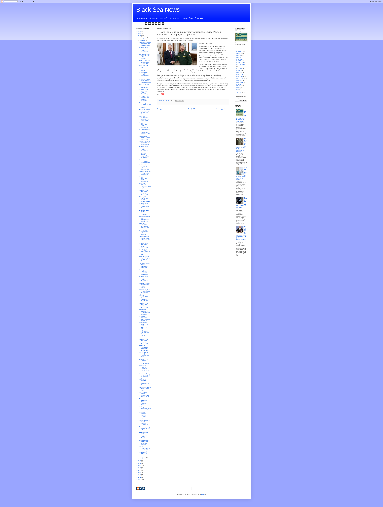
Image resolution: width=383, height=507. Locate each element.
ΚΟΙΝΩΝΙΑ (239, 70)
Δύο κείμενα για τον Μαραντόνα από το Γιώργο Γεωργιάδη (144, 56)
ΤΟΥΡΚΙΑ (172, 103)
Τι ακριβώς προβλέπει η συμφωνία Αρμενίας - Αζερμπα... (143, 415)
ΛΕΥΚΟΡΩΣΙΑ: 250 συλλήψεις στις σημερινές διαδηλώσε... (144, 98)
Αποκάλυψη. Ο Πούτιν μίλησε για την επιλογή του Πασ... (144, 252)
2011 (139, 477)
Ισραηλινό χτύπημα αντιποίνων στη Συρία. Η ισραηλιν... (144, 285)
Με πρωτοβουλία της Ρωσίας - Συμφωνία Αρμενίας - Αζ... (144, 422)
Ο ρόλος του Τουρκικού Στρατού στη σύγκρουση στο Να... (144, 382)
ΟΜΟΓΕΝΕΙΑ (239, 78)
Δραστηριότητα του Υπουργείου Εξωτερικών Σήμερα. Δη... (144, 272)
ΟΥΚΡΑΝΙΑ (239, 80)
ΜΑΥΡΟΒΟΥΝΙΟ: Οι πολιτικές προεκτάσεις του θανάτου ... (144, 68)
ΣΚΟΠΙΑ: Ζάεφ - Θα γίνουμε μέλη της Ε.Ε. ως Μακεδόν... (145, 62)
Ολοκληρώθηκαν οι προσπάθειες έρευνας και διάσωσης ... (144, 442)
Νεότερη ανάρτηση (162, 109)
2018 (139, 461)
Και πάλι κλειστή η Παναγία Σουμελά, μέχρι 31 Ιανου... (144, 138)
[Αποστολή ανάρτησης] (172, 100)
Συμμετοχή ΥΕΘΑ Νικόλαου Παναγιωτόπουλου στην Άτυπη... (144, 212)
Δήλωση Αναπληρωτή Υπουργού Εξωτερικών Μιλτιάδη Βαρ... (144, 298)
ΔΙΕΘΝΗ (164, 103)
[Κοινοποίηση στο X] (179, 101)
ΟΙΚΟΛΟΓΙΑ (239, 74)
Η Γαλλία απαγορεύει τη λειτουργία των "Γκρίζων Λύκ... (145, 448)
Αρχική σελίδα (192, 109)
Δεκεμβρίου (143, 38)
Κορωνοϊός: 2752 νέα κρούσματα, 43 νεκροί (145, 388)
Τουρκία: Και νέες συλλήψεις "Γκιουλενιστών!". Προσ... (144, 355)
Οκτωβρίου (143, 458)
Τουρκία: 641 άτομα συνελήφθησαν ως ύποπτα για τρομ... (145, 81)
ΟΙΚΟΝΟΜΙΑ (239, 76)
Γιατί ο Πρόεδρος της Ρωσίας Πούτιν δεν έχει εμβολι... (145, 173)
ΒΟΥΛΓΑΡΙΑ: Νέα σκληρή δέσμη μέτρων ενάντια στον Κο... (144, 75)
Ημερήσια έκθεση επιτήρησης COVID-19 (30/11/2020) (143, 49)
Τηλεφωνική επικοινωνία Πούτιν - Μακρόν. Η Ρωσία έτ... (144, 318)
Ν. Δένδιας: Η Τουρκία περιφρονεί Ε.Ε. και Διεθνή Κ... (144, 155)
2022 (139, 31)
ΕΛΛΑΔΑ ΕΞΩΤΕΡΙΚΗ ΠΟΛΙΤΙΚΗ (239, 59)
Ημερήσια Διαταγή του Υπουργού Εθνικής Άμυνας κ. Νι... (145, 205)
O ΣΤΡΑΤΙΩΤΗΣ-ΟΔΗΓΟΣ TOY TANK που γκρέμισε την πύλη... (143, 325)
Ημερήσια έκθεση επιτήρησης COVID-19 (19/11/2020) (143, 279)
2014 (139, 470)
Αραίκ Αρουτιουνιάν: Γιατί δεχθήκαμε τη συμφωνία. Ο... (145, 408)
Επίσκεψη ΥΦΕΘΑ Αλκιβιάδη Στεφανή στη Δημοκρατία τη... (144, 361)
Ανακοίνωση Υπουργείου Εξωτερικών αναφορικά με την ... (144, 368)
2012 (139, 475)
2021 (139, 33)
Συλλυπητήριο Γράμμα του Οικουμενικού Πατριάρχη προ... (144, 225)
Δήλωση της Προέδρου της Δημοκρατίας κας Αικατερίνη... (144, 312)
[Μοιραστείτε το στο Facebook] (181, 101)
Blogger (203, 494)
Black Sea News (158, 9)
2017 (139, 463)
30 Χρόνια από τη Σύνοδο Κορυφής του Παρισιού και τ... (144, 239)
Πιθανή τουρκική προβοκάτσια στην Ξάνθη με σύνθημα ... (145, 105)
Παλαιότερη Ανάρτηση (222, 109)
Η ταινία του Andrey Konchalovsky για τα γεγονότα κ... (144, 375)
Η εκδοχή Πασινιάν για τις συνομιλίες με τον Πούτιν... (144, 86)
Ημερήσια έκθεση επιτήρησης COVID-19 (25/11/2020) (143, 149)
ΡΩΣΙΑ (168, 103)
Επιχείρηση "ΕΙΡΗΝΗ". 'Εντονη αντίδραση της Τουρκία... (145, 186)
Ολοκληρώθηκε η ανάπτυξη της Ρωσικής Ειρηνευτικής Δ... (144, 199)
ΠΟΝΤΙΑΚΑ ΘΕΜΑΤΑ (239, 85)
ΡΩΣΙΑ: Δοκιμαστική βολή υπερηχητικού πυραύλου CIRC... (145, 132)
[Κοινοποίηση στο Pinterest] (183, 101)
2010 (139, 479)
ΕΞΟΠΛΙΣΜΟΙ (240, 62)
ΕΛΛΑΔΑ (238, 55)
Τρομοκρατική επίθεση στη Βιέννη (143, 453)
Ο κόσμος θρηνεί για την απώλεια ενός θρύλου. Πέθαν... (144, 143)
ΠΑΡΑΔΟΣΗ (239, 82)
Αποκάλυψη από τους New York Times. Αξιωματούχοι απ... (144, 334)
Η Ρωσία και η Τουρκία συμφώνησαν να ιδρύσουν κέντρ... (144, 394)
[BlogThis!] (177, 101)
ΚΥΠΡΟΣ (238, 72)
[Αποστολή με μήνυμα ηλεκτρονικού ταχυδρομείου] (176, 101)
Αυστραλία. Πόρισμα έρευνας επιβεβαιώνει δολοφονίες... (144, 265)
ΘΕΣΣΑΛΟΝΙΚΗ (240, 64)
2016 (139, 465)
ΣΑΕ (237, 90)
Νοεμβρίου (143, 40)
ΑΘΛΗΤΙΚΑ (239, 51)
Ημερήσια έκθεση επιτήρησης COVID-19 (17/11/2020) (143, 305)
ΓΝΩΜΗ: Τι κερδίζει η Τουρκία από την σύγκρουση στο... (145, 44)
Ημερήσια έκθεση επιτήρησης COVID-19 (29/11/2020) (143, 92)
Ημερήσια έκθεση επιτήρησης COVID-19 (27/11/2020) (143, 125)
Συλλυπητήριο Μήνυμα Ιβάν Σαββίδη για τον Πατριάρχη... (144, 232)
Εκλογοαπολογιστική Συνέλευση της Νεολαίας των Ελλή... (144, 112)
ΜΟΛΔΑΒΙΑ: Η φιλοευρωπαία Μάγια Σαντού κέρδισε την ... (143, 348)
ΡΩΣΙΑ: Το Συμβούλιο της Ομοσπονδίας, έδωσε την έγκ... (145, 291)
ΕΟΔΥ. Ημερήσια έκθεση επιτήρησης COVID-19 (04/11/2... (143, 435)
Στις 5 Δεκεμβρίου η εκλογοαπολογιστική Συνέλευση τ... (144, 428)
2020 (139, 36)
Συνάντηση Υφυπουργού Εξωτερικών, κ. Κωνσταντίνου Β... (144, 118)
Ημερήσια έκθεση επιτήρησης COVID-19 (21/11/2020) (143, 192)
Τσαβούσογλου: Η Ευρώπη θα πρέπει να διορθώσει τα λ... (144, 167)
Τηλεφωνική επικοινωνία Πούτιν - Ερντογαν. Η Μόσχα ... (143, 401)
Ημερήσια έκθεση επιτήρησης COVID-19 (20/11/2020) (143, 245)
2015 (139, 468)
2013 (139, 472)
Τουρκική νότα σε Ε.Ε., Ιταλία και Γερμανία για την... (145, 161)
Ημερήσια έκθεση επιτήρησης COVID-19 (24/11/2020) (143, 179)
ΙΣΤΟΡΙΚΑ (239, 68)
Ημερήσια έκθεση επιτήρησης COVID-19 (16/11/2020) (143, 341)
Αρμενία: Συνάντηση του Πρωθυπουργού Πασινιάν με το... (144, 219)
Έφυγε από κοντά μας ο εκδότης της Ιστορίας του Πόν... (144, 259)
